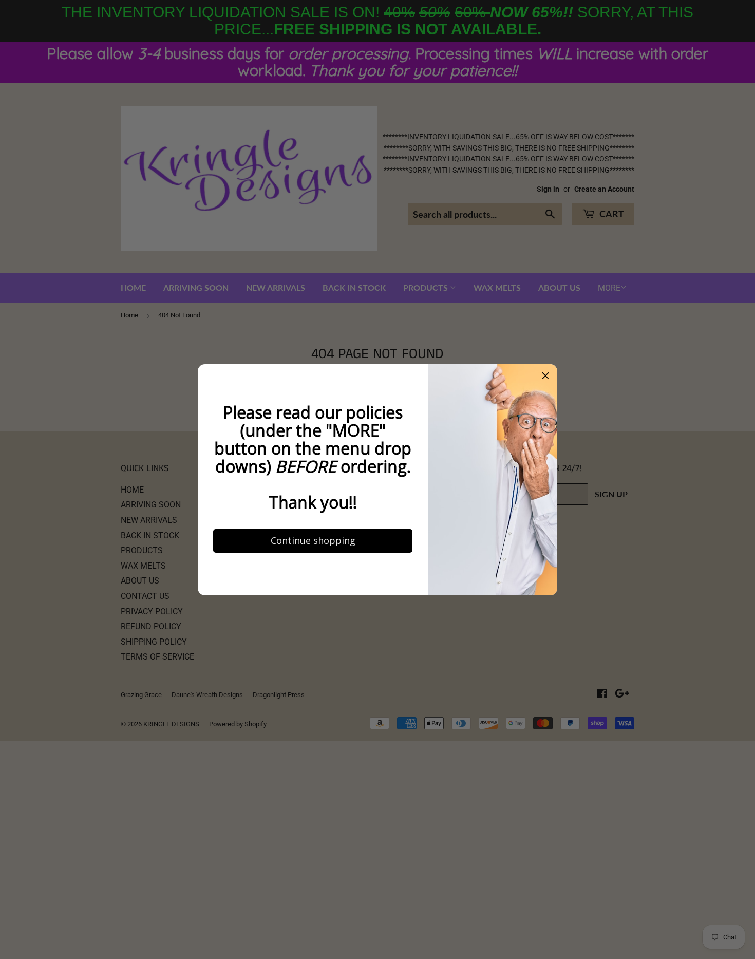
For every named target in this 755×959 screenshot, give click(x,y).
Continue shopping (300, 640)
